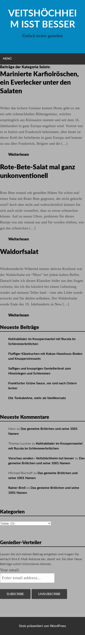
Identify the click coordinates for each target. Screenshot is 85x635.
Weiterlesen (21, 155)
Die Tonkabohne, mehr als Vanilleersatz (37, 398)
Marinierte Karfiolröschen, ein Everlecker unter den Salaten (39, 82)
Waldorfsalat (19, 252)
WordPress (58, 626)
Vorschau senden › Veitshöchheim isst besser (41, 458)
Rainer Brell (17, 487)
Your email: (10, 570)
